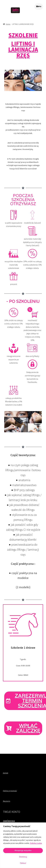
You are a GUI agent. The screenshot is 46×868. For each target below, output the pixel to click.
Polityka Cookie (36, 843)
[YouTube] (12, 759)
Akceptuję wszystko (23, 850)
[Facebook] (4, 759)
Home (8, 24)
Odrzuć (23, 863)
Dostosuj (23, 857)
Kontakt (5, 773)
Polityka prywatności (10, 791)
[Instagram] (8, 759)
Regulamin (6, 801)
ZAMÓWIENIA (9, 821)
